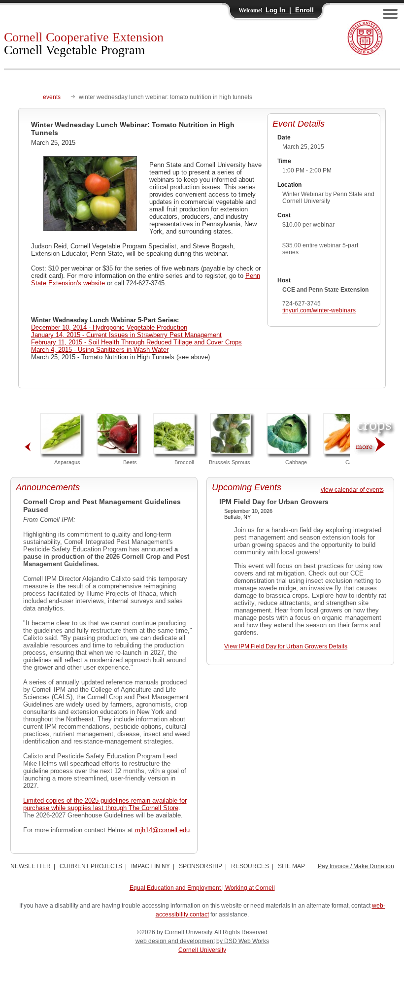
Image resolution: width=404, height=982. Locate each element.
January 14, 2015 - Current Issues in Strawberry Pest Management (126, 335)
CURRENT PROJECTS (91, 866)
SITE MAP (291, 866)
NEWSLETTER (30, 866)
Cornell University (202, 950)
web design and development (175, 941)
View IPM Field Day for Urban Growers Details (285, 646)
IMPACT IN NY (150, 866)
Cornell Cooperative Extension (84, 43)
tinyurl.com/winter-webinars (319, 310)
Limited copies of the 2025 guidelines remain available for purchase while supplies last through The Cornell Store (105, 804)
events (52, 97)
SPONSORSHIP (200, 866)
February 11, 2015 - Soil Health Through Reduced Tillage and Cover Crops (136, 342)
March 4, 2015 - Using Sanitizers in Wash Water (99, 349)
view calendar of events (352, 489)
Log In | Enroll (290, 10)
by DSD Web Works (242, 941)
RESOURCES (250, 866)
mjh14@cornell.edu (162, 830)
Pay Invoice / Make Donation (356, 866)
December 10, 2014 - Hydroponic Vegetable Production (109, 327)
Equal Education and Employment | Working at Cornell (202, 887)
